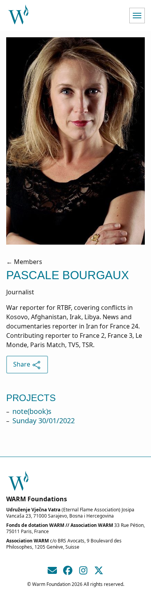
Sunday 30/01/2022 (43, 420)
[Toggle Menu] (137, 15)
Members (28, 261)
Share (22, 364)
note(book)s (31, 411)
